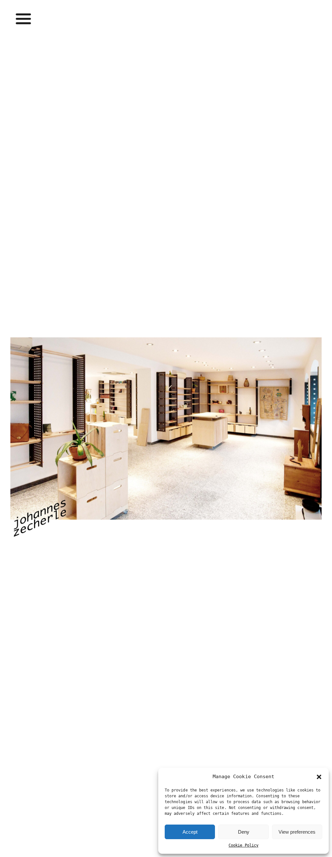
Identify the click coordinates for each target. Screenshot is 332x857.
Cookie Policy (243, 845)
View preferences (297, 832)
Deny (243, 832)
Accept (190, 832)
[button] (319, 777)
